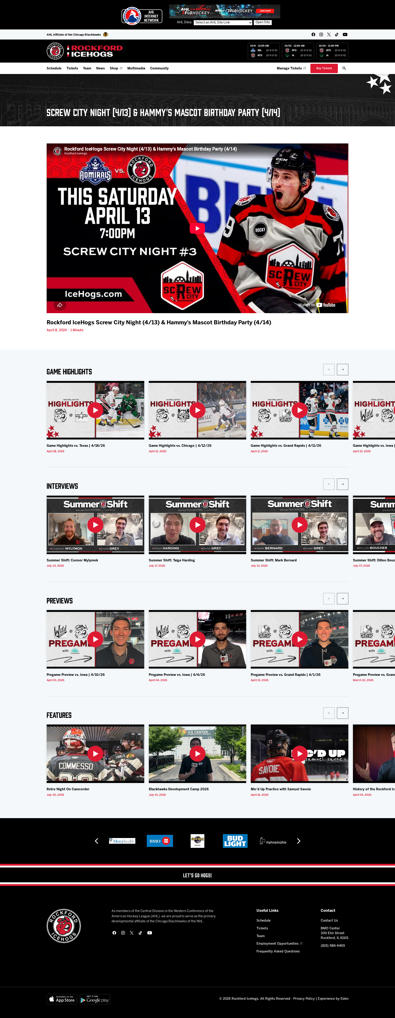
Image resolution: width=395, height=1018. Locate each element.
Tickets (72, 68)
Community (159, 68)
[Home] (85, 51)
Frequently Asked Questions (278, 951)
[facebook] (313, 34)
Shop (114, 68)
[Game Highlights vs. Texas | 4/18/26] (95, 410)
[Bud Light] (197, 841)
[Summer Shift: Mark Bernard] (299, 525)
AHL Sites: (185, 22)
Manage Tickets (289, 68)
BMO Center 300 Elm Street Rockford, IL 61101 (334, 933)
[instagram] (321, 34)
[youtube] (345, 34)
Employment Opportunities (277, 943)
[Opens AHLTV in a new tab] (224, 11)
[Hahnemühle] (235, 841)
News (100, 68)
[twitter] (329, 34)
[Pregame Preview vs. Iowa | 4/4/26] (197, 639)
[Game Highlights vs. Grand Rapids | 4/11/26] (299, 410)
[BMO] (122, 841)
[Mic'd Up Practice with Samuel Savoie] (299, 753)
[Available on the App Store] (62, 999)
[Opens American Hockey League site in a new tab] (142, 16)
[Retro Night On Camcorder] (95, 753)
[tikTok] (336, 34)
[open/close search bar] (344, 68)
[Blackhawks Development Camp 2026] (197, 753)
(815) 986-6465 (333, 945)
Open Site (263, 22)
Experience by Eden (333, 998)
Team (87, 68)
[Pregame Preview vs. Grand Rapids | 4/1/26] (299, 639)
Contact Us (329, 920)
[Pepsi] (273, 841)
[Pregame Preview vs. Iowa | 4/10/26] (95, 639)
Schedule (54, 68)
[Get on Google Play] (95, 999)
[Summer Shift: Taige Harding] (197, 525)
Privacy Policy (304, 998)
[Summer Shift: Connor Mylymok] (95, 525)
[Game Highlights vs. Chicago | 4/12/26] (197, 410)
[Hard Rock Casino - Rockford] (160, 841)
